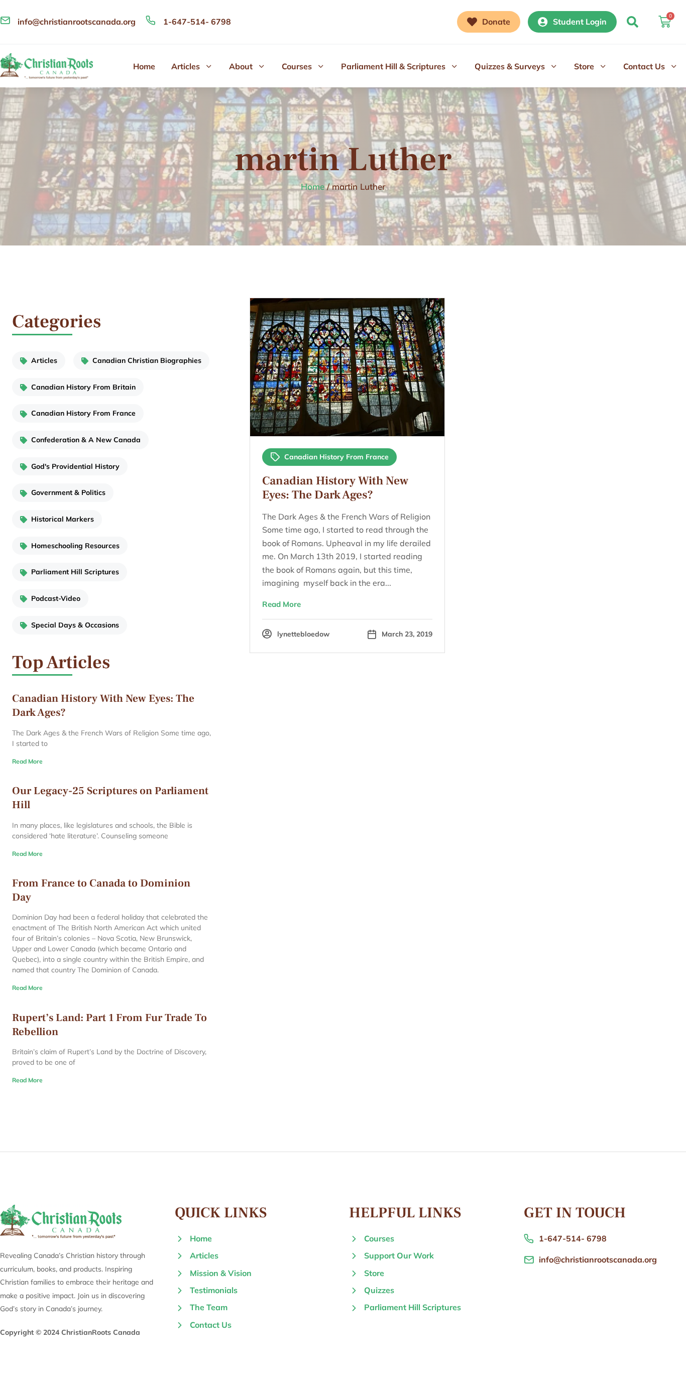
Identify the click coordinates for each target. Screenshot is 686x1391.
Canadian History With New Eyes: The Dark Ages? (335, 487)
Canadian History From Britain (83, 387)
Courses (297, 66)
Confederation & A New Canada (86, 439)
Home (144, 66)
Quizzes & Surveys (510, 66)
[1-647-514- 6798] (151, 20)
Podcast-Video (55, 598)
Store (584, 66)
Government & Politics (68, 492)
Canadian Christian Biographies (146, 360)
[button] (632, 22)
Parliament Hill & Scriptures (393, 66)
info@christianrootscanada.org (77, 22)
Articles (185, 66)
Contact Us (644, 66)
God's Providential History (75, 466)
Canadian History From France (83, 413)
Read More (27, 761)
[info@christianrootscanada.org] (5, 20)
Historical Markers (62, 519)
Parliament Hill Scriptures (75, 571)
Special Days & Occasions (75, 624)
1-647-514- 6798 (197, 22)
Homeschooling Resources (75, 545)
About (241, 66)
